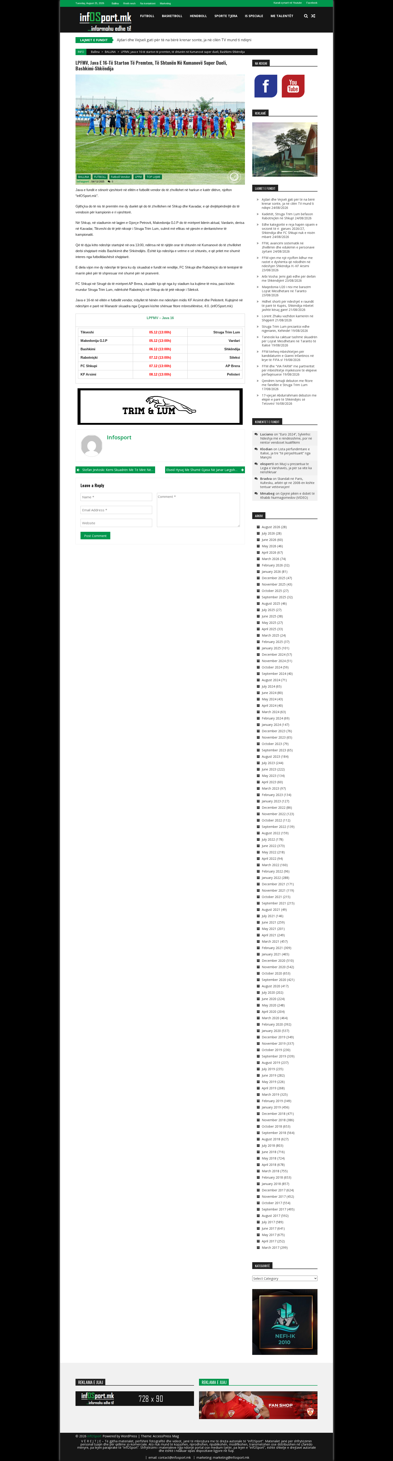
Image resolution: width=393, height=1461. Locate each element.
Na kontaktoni (147, 3)
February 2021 (272, 948)
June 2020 (269, 999)
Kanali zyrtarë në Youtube (288, 2)
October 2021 (272, 897)
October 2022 (272, 820)
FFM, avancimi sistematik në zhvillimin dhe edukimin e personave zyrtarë (288, 247)
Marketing (165, 3)
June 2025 (269, 616)
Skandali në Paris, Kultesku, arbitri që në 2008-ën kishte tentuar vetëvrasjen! (287, 482)
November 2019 (274, 1043)
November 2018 (274, 1120)
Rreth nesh (129, 3)
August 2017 (271, 1215)
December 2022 (273, 807)
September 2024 (274, 673)
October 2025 (272, 590)
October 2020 (272, 973)
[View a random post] (313, 16)
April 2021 (269, 935)
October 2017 (272, 1203)
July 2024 (268, 686)
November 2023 (274, 737)
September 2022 (274, 826)
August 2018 (271, 1139)
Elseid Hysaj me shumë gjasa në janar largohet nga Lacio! (205, 470)
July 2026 (268, 533)
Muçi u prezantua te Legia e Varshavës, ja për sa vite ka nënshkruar (286, 468)
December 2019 (273, 1037)
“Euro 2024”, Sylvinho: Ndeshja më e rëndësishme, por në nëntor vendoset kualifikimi (286, 438)
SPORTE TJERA (225, 16)
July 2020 (268, 992)
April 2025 (269, 629)
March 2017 (270, 1247)
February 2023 (272, 795)
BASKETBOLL (172, 16)
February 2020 (272, 1024)
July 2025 (268, 610)
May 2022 (269, 852)
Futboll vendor (120, 177)
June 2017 (269, 1228)
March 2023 (270, 788)
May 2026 (269, 546)
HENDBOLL (198, 16)
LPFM (138, 177)
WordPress (129, 1436)
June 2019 (269, 1075)
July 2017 (268, 1222)
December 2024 (273, 654)
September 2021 (274, 903)
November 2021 (274, 890)
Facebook (311, 2)
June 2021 (269, 922)
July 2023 (268, 763)
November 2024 (274, 661)
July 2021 (268, 916)
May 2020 (269, 1005)
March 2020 (270, 1018)
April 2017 (269, 1241)
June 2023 (269, 769)
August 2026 (271, 527)
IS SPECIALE (254, 16)
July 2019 (268, 1069)
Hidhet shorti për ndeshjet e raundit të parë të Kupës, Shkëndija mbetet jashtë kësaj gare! (288, 305)
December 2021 (273, 884)
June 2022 (269, 846)
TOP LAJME (153, 177)
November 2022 (274, 814)
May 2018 (269, 1158)
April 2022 (269, 858)
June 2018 (269, 1152)
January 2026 (271, 571)
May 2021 (269, 928)
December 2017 (273, 1190)
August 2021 (271, 909)
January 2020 (271, 1031)
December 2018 (273, 1113)
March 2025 (270, 635)
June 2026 (269, 539)
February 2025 (272, 642)
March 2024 (270, 712)
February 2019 (272, 1101)
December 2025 (273, 578)
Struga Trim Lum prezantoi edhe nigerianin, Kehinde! (286, 328)
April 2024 (269, 705)
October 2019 (272, 1050)
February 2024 (272, 718)
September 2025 (274, 597)
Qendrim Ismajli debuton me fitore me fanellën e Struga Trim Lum (287, 383)
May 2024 (269, 699)
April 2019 (269, 1088)
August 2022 (271, 833)
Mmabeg (267, 493)
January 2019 (271, 1107)
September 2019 (274, 1056)
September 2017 (274, 1209)
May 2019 (269, 1082)
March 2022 (270, 865)
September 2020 (274, 979)
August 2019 (271, 1062)
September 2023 (274, 750)
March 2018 (270, 1171)
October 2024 (272, 667)
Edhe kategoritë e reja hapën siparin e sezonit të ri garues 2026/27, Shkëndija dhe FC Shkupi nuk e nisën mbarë (289, 230)
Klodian (266, 449)
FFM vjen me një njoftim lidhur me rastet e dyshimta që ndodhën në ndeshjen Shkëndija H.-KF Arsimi (287, 262)
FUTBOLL (147, 16)
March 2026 (270, 559)
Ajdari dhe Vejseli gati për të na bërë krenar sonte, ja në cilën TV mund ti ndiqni (184, 39)
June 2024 (269, 693)
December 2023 (273, 731)
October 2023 (272, 744)
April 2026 (269, 552)
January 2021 (271, 954)
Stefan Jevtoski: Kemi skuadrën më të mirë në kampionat (118, 470)
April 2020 (269, 1011)
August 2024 (271, 680)
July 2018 (268, 1145)
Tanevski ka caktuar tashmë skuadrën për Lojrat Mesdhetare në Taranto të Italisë (289, 341)
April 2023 (269, 782)
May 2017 (269, 1235)
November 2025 (274, 584)
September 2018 (274, 1133)
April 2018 (269, 1164)
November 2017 (274, 1196)
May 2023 (269, 775)
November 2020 (274, 967)
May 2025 (269, 622)
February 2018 (272, 1177)
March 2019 (270, 1094)
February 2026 (272, 565)
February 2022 (272, 871)
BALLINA (110, 52)
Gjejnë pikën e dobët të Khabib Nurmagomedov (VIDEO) (287, 495)
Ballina (115, 3)
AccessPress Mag (166, 1436)
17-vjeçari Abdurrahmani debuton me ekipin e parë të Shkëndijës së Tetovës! (289, 399)
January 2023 (271, 801)
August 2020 (271, 986)
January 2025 (271, 648)
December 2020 (273, 960)
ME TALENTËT (282, 16)
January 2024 (271, 724)
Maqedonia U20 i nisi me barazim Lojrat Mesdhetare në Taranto (286, 289)
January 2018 (271, 1184)
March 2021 (270, 941)
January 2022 (271, 877)
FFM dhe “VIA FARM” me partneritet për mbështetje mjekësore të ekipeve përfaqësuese (289, 370)
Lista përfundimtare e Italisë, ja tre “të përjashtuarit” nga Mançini (285, 453)
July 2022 (268, 839)
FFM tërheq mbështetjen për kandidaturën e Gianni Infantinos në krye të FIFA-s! (288, 355)
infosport (83, 181)
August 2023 (271, 756)
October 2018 (272, 1126)
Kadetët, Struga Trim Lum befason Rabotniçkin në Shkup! (287, 216)
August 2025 (271, 603)
